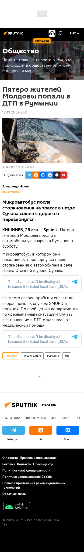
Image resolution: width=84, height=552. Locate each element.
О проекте (10, 458)
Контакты (24, 464)
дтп (66, 356)
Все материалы (11, 192)
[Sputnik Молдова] (14, 35)
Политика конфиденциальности (26, 470)
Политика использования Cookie (27, 477)
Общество (10, 356)
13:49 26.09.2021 (15, 112)
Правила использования (38, 458)
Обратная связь (14, 494)
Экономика (35, 418)
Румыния (53, 356)
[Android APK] (16, 507)
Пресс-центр (43, 464)
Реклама (8, 464)
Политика (11, 418)
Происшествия (32, 356)
